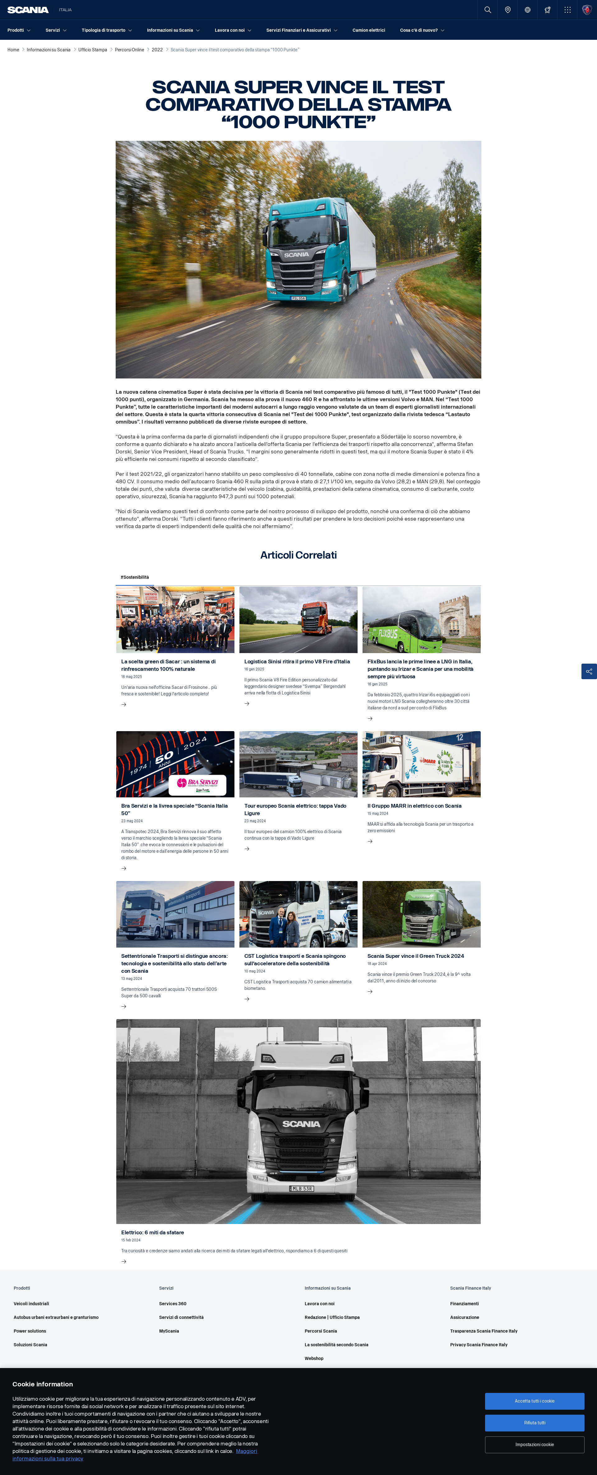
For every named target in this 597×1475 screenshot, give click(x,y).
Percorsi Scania (321, 1331)
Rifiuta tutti (534, 1423)
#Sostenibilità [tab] (135, 577)
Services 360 (173, 1303)
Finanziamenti (464, 1303)
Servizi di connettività (181, 1317)
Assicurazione (464, 1317)
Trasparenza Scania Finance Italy (483, 1331)
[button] (567, 10)
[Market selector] (527, 10)
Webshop (314, 1358)
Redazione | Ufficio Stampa (332, 1317)
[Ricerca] (487, 10)
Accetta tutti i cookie (535, 1401)
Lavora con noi (320, 1303)
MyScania (169, 1331)
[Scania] (28, 10)
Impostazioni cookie (535, 1444)
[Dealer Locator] (507, 10)
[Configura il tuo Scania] (547, 10)
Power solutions (30, 1331)
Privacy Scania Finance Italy (478, 1344)
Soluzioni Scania (30, 1344)
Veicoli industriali (31, 1303)
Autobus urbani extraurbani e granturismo (56, 1317)
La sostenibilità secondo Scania (336, 1344)
